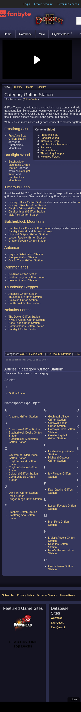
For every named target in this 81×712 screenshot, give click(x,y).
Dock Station (16, 495)
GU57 (23, 353)
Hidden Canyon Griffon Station (27, 277)
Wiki (42, 34)
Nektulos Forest (50, 156)
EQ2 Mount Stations (59, 353)
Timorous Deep (49, 141)
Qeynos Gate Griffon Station (26, 254)
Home (8, 34)
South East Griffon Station (24, 303)
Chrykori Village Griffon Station (27, 208)
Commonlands (49, 150)
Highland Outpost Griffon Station (28, 234)
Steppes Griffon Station (23, 257)
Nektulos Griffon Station (23, 274)
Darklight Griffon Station (23, 329)
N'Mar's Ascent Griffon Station (27, 319)
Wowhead (56, 617)
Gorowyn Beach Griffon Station (27, 205)
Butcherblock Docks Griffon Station (30, 228)
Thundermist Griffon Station (25, 296)
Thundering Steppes (52, 153)
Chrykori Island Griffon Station (27, 211)
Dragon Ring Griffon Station (25, 499)
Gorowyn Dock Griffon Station (26, 202)
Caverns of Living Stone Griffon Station (23, 456)
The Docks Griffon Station (24, 316)
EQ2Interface (61, 34)
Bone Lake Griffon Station (24, 322)
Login (26, 4)
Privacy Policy (25, 595)
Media (29, 87)
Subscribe (8, 595)
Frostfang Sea (49, 134)
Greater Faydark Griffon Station (27, 240)
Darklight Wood (49, 137)
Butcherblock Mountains (55, 144)
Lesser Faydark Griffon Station (27, 237)
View (7, 87)
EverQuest (57, 622)
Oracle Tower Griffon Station (26, 260)
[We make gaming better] (13, 4)
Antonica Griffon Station (23, 293)
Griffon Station (31, 99)
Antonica (45, 147)
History (18, 87)
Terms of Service (47, 595)
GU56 (77, 353)
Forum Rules (67, 595)
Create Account (43, 4)
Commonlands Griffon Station (26, 326)
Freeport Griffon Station (23, 280)
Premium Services (68, 4)
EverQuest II (36, 353)
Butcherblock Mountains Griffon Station (19, 164)
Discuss (41, 87)
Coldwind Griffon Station (23, 300)
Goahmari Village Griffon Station (58, 418)
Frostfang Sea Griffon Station (17, 137)
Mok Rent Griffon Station (23, 214)
